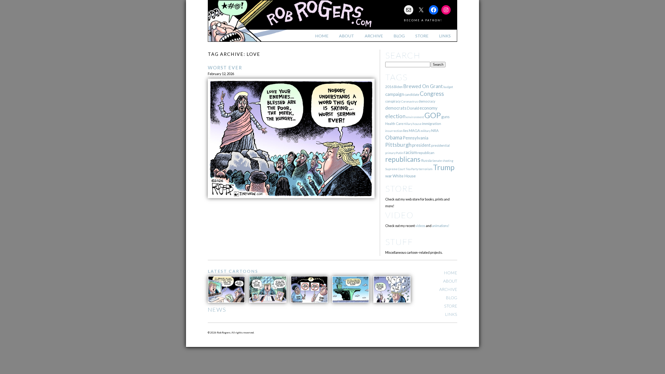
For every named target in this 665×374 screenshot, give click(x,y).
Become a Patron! (423, 20)
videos (420, 226)
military (426, 130)
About (346, 35)
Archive (374, 35)
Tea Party (412, 169)
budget (448, 87)
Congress (432, 93)
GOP (432, 115)
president (421, 145)
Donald (413, 108)
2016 (389, 86)
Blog (399, 35)
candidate (411, 94)
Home (321, 35)
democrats (396, 108)
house (417, 123)
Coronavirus (409, 101)
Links (445, 35)
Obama (393, 137)
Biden (398, 87)
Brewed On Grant (423, 86)
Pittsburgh (398, 144)
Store (421, 35)
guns (445, 116)
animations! (440, 226)
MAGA (414, 130)
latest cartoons (233, 271)
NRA (434, 130)
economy (428, 108)
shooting (447, 160)
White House (404, 175)
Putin (399, 153)
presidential (440, 145)
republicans (403, 159)
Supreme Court (395, 169)
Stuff (399, 242)
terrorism (426, 169)
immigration (431, 123)
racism (410, 152)
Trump (444, 167)
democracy (426, 101)
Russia (426, 160)
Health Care (394, 124)
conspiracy (393, 101)
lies (405, 130)
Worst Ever (225, 67)
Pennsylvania (415, 138)
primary (390, 153)
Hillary (408, 123)
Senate (437, 161)
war (388, 175)
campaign (394, 94)
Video (399, 215)
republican (425, 152)
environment (415, 117)
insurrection (394, 131)
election (395, 116)
